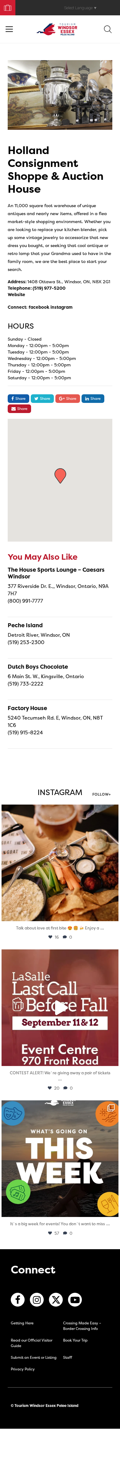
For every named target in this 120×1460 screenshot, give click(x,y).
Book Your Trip (5, 6)
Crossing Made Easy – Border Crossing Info (82, 1325)
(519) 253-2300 (26, 642)
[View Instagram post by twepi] (112, 913)
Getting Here (22, 1323)
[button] (60, 476)
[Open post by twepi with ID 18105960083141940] (60, 863)
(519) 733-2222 (25, 683)
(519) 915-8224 (25, 732)
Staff (67, 1357)
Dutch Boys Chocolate (38, 666)
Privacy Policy (23, 1369)
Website (16, 294)
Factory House (27, 708)
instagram (61, 307)
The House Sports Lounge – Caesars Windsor (56, 573)
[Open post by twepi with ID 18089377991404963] (60, 1007)
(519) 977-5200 (49, 288)
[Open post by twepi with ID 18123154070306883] (60, 1158)
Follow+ (101, 795)
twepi (59, 810)
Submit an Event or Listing (34, 1357)
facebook (39, 307)
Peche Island (25, 625)
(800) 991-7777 (25, 600)
